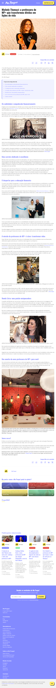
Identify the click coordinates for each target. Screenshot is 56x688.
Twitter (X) (5, 669)
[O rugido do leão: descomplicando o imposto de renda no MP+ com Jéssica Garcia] (35, 538)
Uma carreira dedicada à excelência (13, 86)
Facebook (5, 668)
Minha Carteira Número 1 (43, 191)
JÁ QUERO (41, 597)
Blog (4, 619)
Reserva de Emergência (8, 637)
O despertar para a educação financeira (15, 88)
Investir (17, 548)
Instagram (5, 663)
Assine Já (5, 612)
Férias (4, 638)
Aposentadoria (6, 642)
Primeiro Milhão (6, 645)
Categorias (5, 620)
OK (52, 683)
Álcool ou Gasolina (7, 647)
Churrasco (5, 640)
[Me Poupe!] (11, 3)
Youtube (5, 664)
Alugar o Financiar (7, 633)
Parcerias (5, 677)
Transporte (5, 643)
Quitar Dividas (5, 548)
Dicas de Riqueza (36, 54)
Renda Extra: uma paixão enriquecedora (14, 92)
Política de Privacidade (34, 600)
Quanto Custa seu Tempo (9, 635)
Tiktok (4, 666)
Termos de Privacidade (8, 656)
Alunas (38, 3)
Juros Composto (7, 632)
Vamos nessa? (8, 96)
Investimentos (6, 630)
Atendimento (6, 676)
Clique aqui (28, 453)
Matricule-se (48, 3)
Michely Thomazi (14, 108)
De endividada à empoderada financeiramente (16, 84)
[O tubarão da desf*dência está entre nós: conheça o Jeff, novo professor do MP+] (7, 538)
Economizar (13, 54)
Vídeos (4, 622)
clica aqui (51, 291)
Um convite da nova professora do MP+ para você (17, 94)
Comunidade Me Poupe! (8, 655)
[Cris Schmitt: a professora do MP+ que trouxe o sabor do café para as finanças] (48, 538)
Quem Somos (6, 653)
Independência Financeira (9, 628)
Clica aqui (47, 151)
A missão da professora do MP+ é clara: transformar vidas (19, 90)
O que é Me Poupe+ (7, 611)
